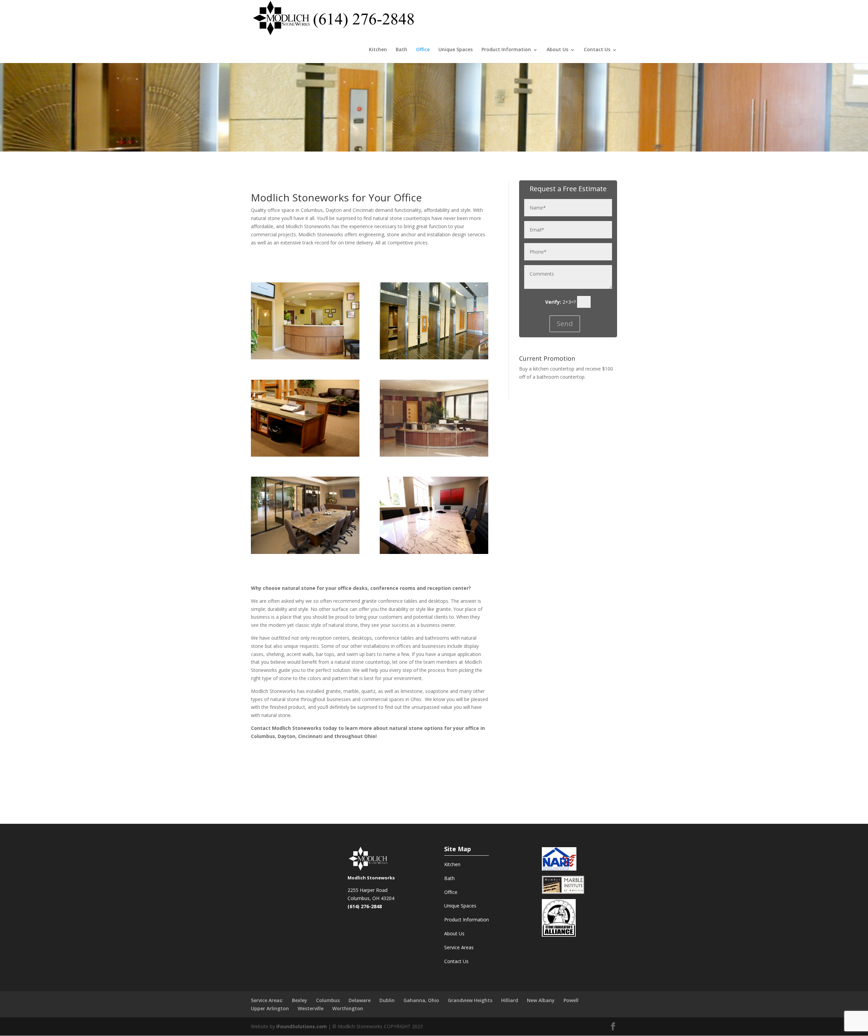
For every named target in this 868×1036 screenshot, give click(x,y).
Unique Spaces (455, 49)
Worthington (347, 1008)
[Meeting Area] (434, 552)
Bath (401, 49)
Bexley (299, 1000)
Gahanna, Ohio (421, 1000)
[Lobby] (434, 357)
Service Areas (459, 947)
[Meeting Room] (305, 552)
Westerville (310, 1008)
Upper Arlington (270, 1008)
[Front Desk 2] (305, 455)
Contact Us (597, 49)
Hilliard (509, 1000)
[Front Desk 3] (305, 357)
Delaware (360, 1000)
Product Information (466, 919)
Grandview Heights (470, 1000)
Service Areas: (267, 1000)
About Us (557, 49)
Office (423, 49)
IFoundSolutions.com (301, 1026)
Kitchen (378, 49)
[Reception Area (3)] (434, 455)
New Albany (541, 1000)
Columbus (328, 1000)
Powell (571, 1000)
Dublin (387, 1000)
